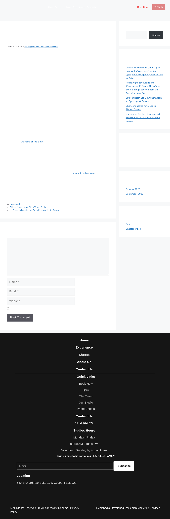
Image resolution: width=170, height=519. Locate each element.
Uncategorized (16, 204)
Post (128, 224)
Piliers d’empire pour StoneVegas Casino (28, 207)
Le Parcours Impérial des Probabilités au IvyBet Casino (34, 210)
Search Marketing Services (144, 508)
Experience (59, 7)
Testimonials (92, 7)
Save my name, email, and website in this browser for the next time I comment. (51, 308)
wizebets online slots (32, 141)
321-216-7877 (84, 423)
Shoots (68, 7)
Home (50, 7)
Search (129, 29)
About (75, 7)
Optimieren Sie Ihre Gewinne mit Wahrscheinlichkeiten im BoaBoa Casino (143, 117)
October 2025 (133, 189)
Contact (82, 7)
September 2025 (134, 193)
